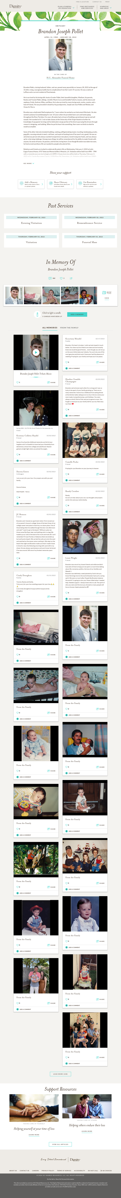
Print (107, 2)
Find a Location (82, 2)
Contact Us (97, 2)
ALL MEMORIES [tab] (49, 328)
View (107, 298)
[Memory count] (50, 278)
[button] (66, 7)
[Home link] (15, 6)
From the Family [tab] (69, 328)
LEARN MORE (34, 1135)
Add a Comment (74, 368)
